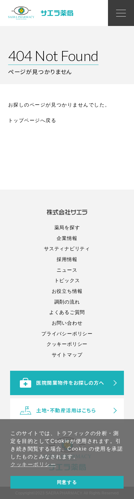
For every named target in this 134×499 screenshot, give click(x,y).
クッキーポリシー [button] (33, 464)
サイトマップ (67, 354)
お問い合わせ (67, 323)
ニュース (67, 270)
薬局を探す (67, 227)
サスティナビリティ (67, 248)
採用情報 (67, 259)
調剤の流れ (67, 302)
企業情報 (67, 238)
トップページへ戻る (32, 120)
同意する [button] (67, 482)
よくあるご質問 (67, 312)
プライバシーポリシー (67, 333)
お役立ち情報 (67, 291)
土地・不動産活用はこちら (66, 410)
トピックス (67, 280)
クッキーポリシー (67, 344)
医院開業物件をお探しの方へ (70, 382)
